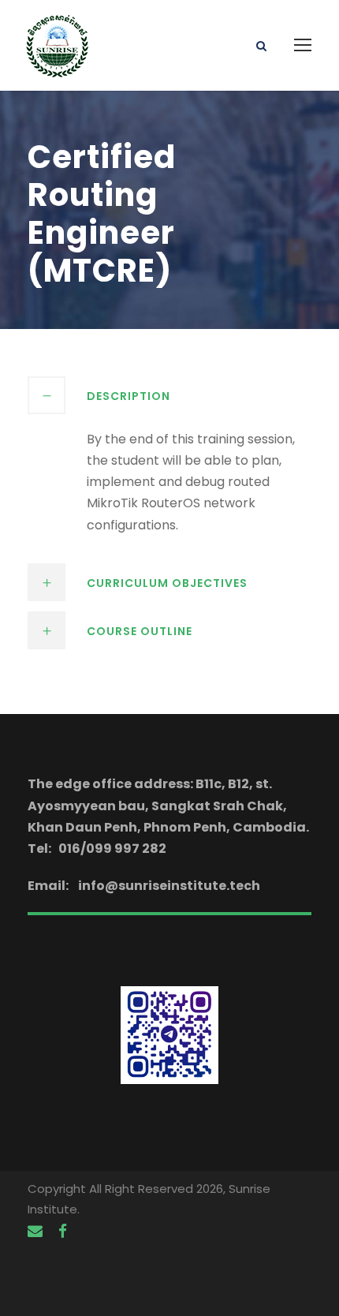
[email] (35, 1231)
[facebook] (62, 1231)
